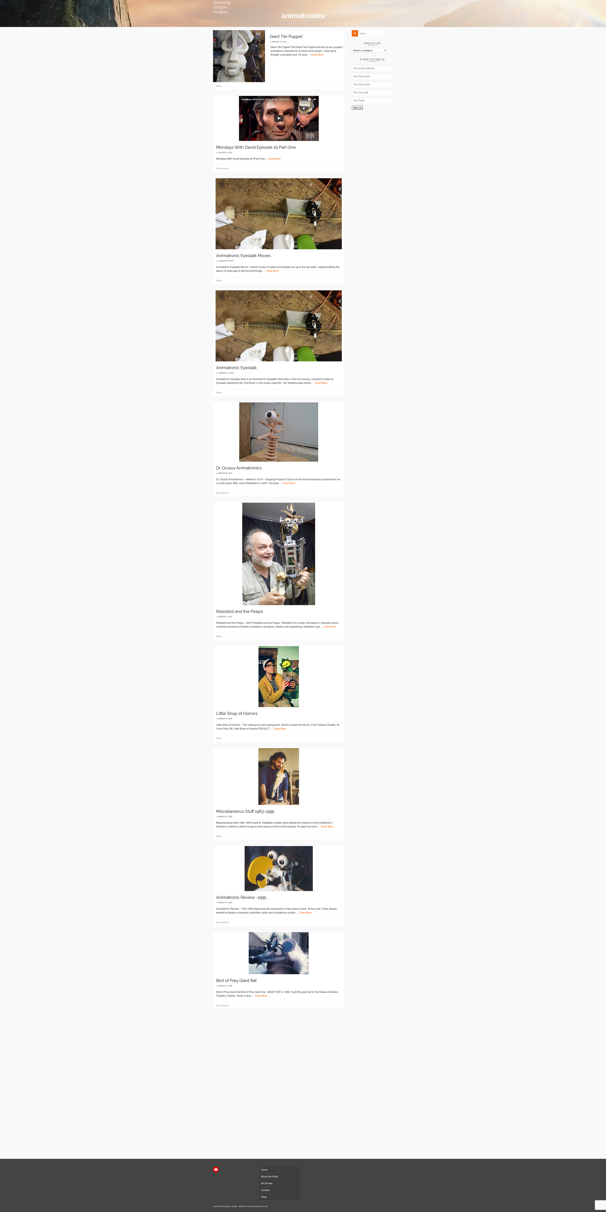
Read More (317, 54)
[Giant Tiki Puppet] (239, 56)
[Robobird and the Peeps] (278, 553)
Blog (220, 86)
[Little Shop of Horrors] (278, 676)
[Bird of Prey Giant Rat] (279, 953)
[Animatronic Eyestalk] (279, 325)
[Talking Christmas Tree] (278, 1044)
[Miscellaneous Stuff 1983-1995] (278, 776)
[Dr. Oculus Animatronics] (278, 432)
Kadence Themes (261, 1206)
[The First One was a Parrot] (278, 1111)
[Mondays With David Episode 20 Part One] (279, 118)
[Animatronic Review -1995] (279, 868)
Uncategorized (223, 168)
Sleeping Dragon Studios (221, 7)
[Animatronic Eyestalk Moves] (279, 213)
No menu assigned (379, 2)
